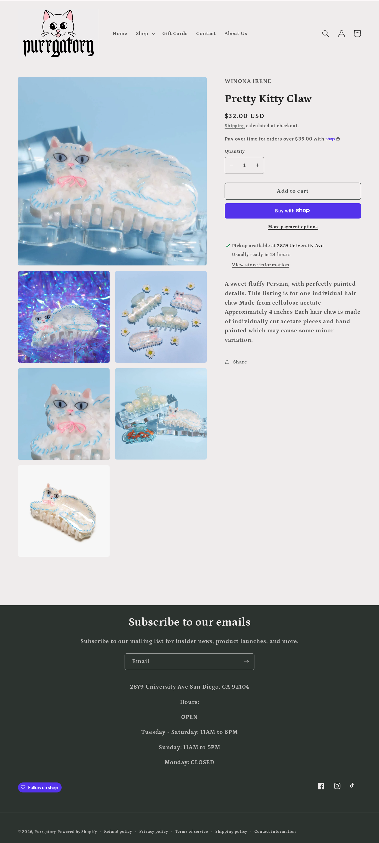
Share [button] (240, 362)
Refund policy (118, 831)
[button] (145, 33)
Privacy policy (153, 831)
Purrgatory (45, 832)
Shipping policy (231, 831)
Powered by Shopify (77, 832)
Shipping (235, 125)
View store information (260, 264)
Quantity (235, 151)
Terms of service (191, 831)
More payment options (293, 226)
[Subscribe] (246, 661)
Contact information (275, 831)
